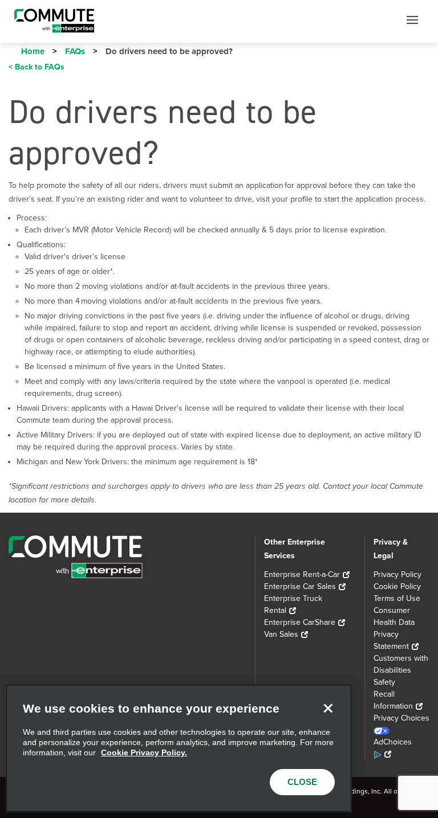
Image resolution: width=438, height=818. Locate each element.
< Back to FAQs (36, 67)
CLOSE (302, 782)
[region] (179, 748)
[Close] (328, 708)
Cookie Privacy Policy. (144, 752)
